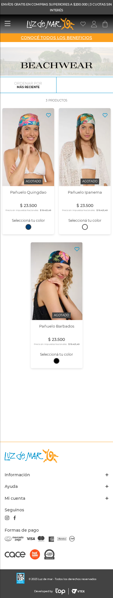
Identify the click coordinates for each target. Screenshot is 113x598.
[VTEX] (77, 591)
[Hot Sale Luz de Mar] (37, 555)
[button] (28, 227)
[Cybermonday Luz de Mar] (51, 555)
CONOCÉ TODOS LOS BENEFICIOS (56, 37)
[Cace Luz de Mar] (17, 557)
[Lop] (61, 591)
